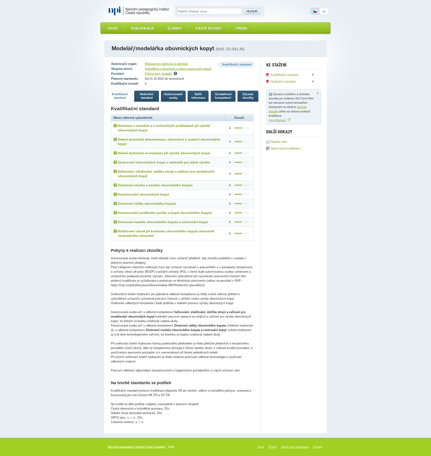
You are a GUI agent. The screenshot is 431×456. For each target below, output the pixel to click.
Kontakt (317, 447)
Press (241, 28)
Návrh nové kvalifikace (295, 447)
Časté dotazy (209, 28)
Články (174, 28)
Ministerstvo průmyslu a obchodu (166, 64)
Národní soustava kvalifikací (139, 11)
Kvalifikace (142, 28)
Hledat (252, 11)
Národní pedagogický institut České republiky (137, 447)
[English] (323, 11)
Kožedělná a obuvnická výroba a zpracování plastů (178, 68)
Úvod (112, 28)
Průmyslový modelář (158, 73)
